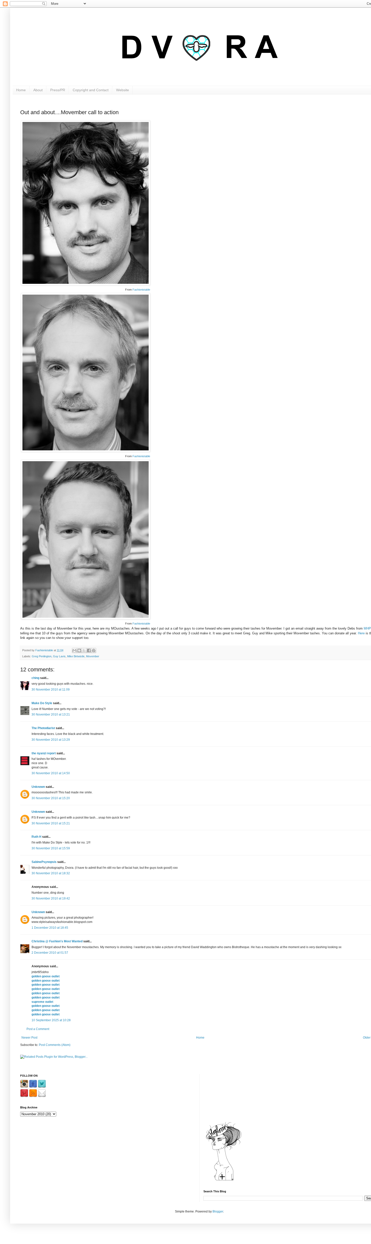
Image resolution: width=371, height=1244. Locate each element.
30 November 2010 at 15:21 (51, 823)
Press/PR (57, 90)
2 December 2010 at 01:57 (50, 952)
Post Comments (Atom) (54, 1045)
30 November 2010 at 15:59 (51, 848)
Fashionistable (141, 289)
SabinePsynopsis (44, 862)
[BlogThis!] (79, 650)
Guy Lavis (59, 656)
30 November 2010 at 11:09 (51, 689)
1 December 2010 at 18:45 (50, 927)
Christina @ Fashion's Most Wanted (57, 941)
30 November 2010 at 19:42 (51, 898)
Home (21, 90)
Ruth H (36, 836)
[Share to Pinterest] (93, 650)
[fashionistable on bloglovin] (223, 1180)
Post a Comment (37, 1029)
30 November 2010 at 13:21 (51, 714)
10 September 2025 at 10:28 (51, 1020)
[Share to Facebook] (88, 650)
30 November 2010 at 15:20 (51, 798)
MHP (367, 628)
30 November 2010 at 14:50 (51, 773)
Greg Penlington (41, 656)
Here (361, 633)
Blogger (218, 1211)
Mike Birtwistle (76, 656)
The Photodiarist (43, 728)
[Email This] (74, 650)
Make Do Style (42, 703)
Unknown (38, 787)
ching (35, 678)
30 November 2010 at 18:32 (51, 873)
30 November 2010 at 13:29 (51, 739)
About (38, 90)
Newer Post (29, 1037)
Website (122, 90)
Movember (92, 656)
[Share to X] (84, 650)
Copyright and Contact (91, 90)
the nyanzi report (44, 753)
